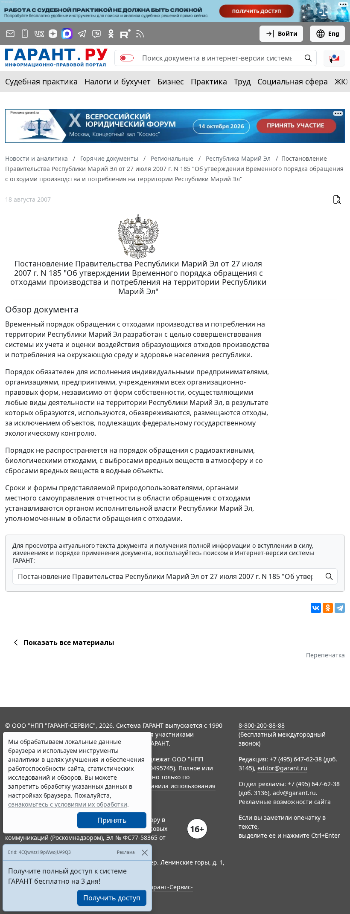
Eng (333, 33)
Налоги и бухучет (118, 81)
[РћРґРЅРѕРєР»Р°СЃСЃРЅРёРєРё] (328, 608)
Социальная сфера (292, 81)
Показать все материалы (68, 642)
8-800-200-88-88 (262, 725)
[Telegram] (340, 608)
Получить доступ (111, 897)
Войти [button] (288, 33)
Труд (242, 81)
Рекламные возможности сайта (285, 802)
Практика (209, 81)
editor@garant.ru (282, 768)
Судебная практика (41, 81)
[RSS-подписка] (140, 34)
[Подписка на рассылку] (10, 34)
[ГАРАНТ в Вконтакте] (39, 34)
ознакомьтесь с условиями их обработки (67, 804)
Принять (112, 820)
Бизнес (171, 81)
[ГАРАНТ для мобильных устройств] (25, 34)
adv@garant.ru (294, 793)
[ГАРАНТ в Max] (67, 33)
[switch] (127, 58)
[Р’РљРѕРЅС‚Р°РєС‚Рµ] (316, 608)
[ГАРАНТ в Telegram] (82, 34)
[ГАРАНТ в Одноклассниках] (111, 34)
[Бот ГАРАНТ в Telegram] (96, 34)
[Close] (144, 852)
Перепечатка (325, 655)
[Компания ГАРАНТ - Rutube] (125, 34)
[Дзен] (53, 33)
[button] (334, 58)
